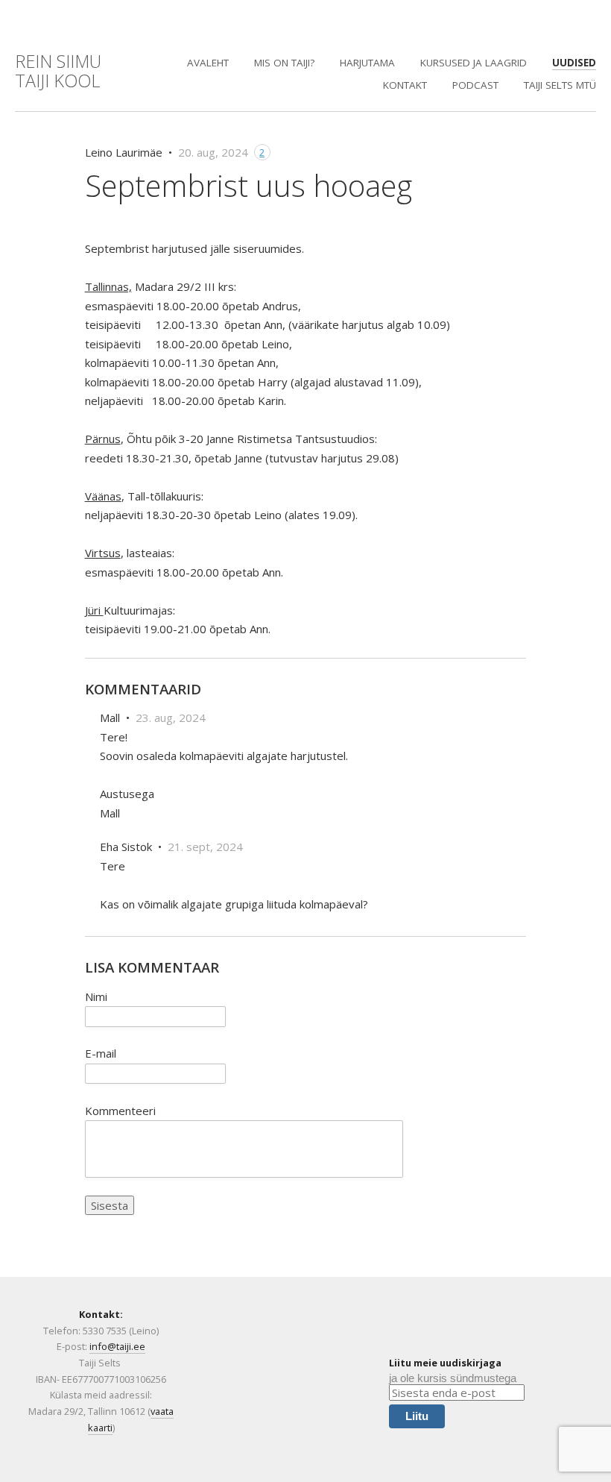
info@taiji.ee (117, 1346)
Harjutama (367, 62)
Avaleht (208, 62)
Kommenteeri (120, 1110)
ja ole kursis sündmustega (452, 1378)
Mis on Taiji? (284, 62)
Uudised (574, 62)
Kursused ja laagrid (473, 62)
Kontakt (405, 85)
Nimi (96, 996)
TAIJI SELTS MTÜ (560, 85)
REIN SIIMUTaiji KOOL (58, 70)
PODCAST (475, 85)
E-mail (100, 1053)
